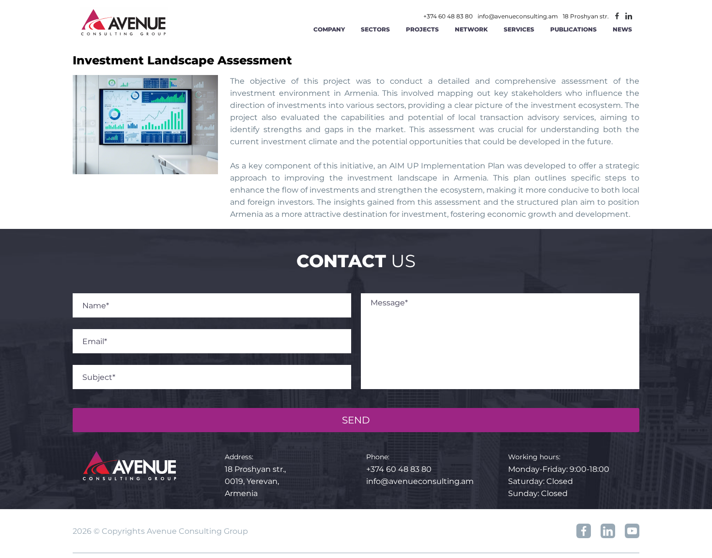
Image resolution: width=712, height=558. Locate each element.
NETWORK (471, 29)
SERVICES (519, 29)
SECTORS (375, 29)
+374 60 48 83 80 (448, 16)
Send (356, 420)
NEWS (622, 29)
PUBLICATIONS (573, 29)
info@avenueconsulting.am (518, 16)
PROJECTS (422, 29)
